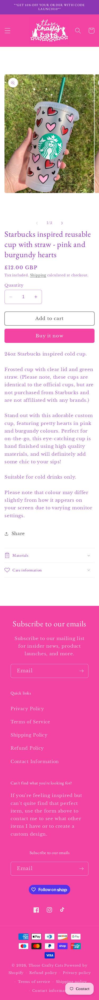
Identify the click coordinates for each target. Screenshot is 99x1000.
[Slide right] (62, 223)
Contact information (52, 991)
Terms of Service (30, 721)
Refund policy (43, 973)
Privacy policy (77, 973)
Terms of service (34, 982)
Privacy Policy (27, 708)
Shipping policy (71, 982)
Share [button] (18, 533)
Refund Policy (27, 748)
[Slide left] (37, 223)
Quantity (14, 285)
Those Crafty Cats (46, 965)
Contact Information (35, 761)
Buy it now (49, 336)
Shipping (38, 275)
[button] (7, 30)
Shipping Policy (29, 735)
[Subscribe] (81, 671)
